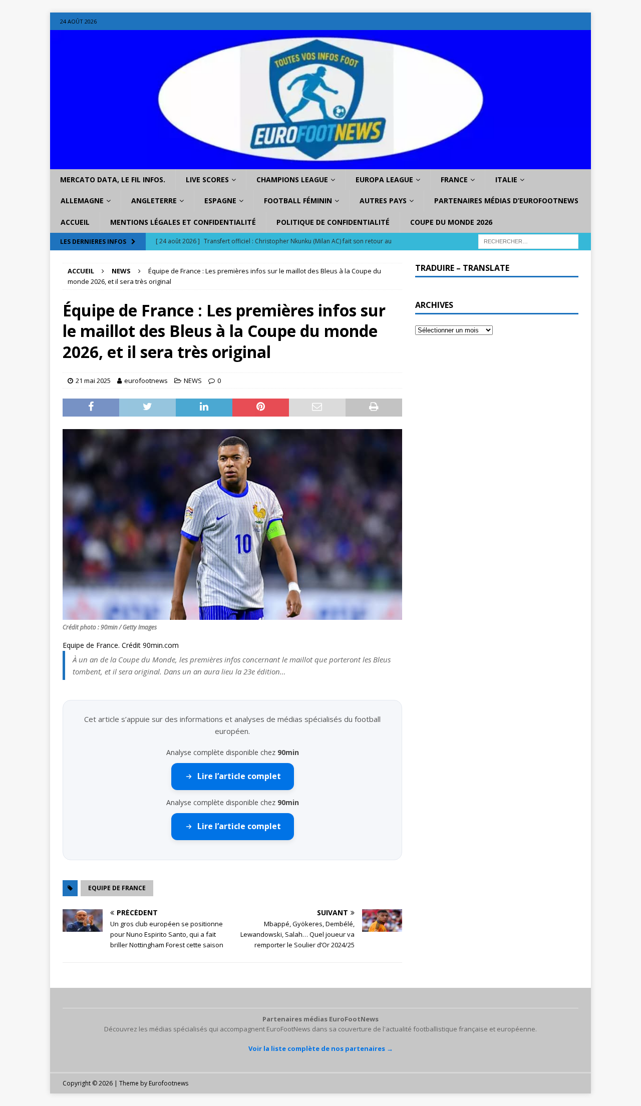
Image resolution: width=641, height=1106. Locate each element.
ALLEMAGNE (82, 200)
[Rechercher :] (528, 241)
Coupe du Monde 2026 (451, 222)
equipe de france (117, 888)
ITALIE (506, 179)
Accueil (75, 222)
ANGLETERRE (154, 200)
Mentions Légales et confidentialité (183, 222)
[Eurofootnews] (320, 163)
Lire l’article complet (239, 776)
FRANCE (454, 179)
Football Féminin (298, 200)
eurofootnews (146, 380)
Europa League (384, 179)
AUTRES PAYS (383, 200)
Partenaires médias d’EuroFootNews (506, 200)
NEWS (193, 380)
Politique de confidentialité (333, 222)
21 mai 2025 (93, 380)
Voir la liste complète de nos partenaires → (320, 1048)
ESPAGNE (220, 200)
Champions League (292, 179)
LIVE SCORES (207, 179)
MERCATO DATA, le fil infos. (112, 179)
